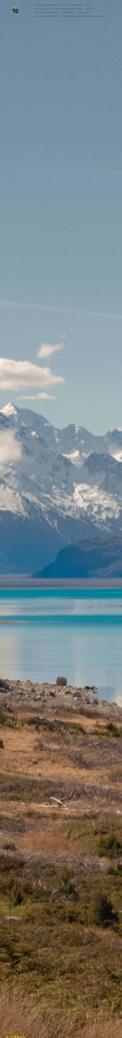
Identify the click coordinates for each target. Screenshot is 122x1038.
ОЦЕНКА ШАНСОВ (84, 12)
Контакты (90, 9)
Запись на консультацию (45, 16)
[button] (49, 4)
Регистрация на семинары (45, 12)
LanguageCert (67, 12)
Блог (89, 5)
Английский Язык (75, 5)
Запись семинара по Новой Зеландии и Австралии (83, 16)
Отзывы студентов (42, 9)
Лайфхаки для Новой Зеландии (68, 9)
